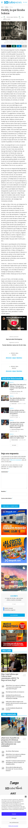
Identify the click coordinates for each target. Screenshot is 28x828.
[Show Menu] (2, 2)
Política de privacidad (13, 826)
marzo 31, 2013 (6, 19)
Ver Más (14, 445)
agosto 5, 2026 (13, 431)
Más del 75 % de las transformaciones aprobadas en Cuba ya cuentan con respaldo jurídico (16, 762)
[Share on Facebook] (3, 46)
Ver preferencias (14, 822)
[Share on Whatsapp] (14, 46)
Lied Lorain (14, 403)
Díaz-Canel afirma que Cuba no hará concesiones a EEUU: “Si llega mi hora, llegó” (10, 677)
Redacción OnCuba (16, 391)
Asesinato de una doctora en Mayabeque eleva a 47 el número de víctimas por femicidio (15, 696)
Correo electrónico (7, 498)
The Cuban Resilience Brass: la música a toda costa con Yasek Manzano (18, 400)
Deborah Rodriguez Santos (17, 429)
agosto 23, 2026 (14, 393)
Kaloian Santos (15, 415)
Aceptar (14, 814)
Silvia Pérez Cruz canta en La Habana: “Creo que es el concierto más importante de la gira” (15, 687)
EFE (21, 391)
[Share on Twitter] (8, 46)
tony (23, 17)
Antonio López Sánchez (12, 17)
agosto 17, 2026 (21, 403)
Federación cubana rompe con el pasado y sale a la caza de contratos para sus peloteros (16, 703)
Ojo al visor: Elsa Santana (12, 751)
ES (23, 2)
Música (11, 7)
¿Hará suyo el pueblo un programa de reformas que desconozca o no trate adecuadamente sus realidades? (11, 742)
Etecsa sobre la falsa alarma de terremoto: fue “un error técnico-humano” (14, 769)
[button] (25, 796)
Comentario (5, 472)
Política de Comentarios (15, 460)
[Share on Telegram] (19, 46)
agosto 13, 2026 (14, 417)
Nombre (4, 491)
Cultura (6, 7)
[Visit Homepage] (13, 2)
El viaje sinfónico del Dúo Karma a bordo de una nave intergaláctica (17, 412)
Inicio (2, 7)
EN (26, 2)
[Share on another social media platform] (24, 46)
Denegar (14, 818)
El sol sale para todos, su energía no (15, 692)
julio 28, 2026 (22, 440)
